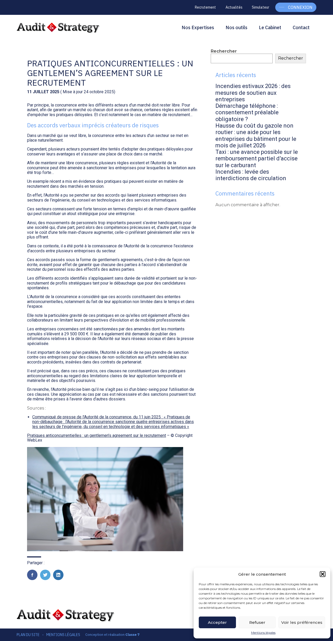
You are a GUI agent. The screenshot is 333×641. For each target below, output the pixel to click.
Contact (301, 27)
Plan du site (28, 635)
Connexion (300, 7)
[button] (322, 574)
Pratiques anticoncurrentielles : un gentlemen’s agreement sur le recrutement (96, 435)
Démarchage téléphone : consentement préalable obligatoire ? (247, 112)
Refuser (257, 622)
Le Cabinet (270, 27)
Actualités (234, 7)
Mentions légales (263, 632)
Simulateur (260, 7)
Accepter (217, 622)
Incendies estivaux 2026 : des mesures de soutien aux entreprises (253, 93)
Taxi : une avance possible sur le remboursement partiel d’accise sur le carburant (256, 158)
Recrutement (205, 7)
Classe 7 (132, 634)
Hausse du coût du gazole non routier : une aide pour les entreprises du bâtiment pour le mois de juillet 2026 (255, 135)
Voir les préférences (301, 622)
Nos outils (236, 27)
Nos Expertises (198, 27)
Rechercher (224, 51)
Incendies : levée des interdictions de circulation (250, 174)
